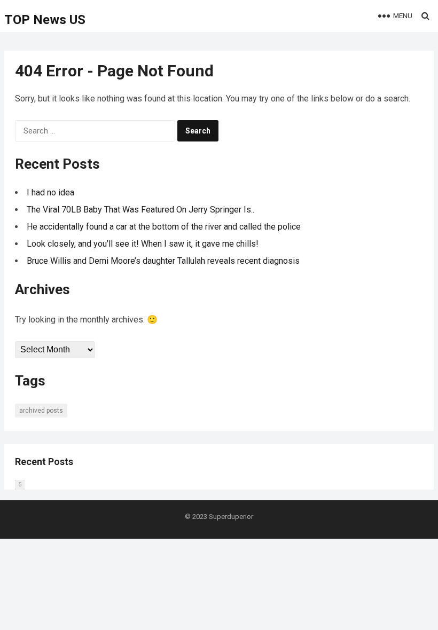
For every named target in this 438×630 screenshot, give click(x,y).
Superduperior (231, 517)
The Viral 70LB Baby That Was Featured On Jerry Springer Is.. (140, 209)
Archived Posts (41, 410)
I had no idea (50, 192)
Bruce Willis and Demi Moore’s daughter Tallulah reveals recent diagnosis (163, 261)
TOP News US (44, 19)
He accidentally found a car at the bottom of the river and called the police (164, 227)
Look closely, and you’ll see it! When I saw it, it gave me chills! (143, 244)
